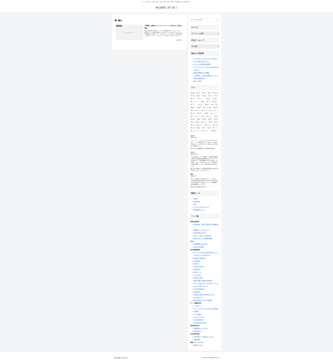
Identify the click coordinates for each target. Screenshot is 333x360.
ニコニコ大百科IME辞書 (202, 64)
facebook (197, 201)
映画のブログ (198, 345)
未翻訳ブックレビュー (201, 230)
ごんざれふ (197, 275)
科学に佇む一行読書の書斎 (203, 238)
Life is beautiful (199, 247)
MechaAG (197, 292)
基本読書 (197, 339)
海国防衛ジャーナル (201, 328)
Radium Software (200, 258)
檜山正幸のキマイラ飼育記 (203, 300)
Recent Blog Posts (200, 323)
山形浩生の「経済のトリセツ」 (204, 337)
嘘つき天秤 (197, 81)
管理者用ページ (199, 210)
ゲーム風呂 (197, 314)
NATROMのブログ (200, 233)
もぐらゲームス (199, 317)
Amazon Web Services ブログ (204, 294)
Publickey (197, 269)
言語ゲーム (197, 272)
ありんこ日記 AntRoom (202, 236)
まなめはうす (198, 297)
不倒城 (196, 311)
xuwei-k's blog (198, 266)
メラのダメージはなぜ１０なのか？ (206, 59)
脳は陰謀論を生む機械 (201, 73)
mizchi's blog (198, 278)
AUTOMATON (198, 320)
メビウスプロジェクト (201, 207)
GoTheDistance (199, 289)
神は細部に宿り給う (201, 244)
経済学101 (197, 331)
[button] (217, 20)
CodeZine (197, 261)
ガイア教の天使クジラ (201, 61)
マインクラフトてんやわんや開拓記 (206, 309)
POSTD (196, 264)
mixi (195, 204)
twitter (196, 199)
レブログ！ (197, 306)
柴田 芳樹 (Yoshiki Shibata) (203, 280)
